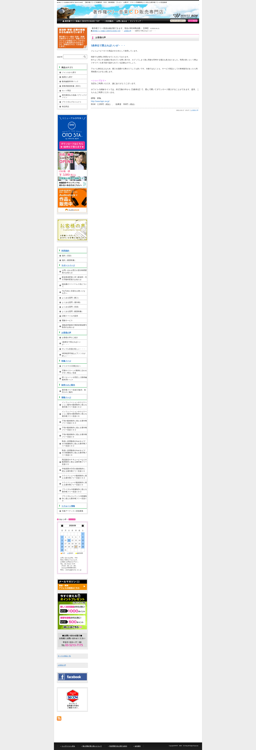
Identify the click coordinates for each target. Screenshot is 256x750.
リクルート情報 (68, 506)
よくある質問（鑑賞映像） (72, 311)
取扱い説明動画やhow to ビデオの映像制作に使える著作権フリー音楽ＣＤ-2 (74, 443)
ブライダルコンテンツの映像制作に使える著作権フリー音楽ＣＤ (74, 498)
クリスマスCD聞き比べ (71, 366)
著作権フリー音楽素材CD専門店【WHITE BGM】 (70, 2)
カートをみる (192, 21)
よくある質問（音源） (71, 307)
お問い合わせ (121, 21)
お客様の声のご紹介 (70, 337)
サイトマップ (135, 21)
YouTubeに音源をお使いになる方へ (73, 292)
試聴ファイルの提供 (70, 316)
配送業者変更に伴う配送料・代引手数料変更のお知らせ (74, 278)
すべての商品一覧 (64, 656)
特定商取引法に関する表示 (118, 746)
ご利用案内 (108, 21)
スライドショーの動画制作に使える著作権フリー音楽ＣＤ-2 (74, 477)
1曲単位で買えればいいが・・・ (108, 45)
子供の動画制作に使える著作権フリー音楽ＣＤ (74, 435)
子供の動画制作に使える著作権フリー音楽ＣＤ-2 (74, 429)
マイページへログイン (178, 21)
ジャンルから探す (69, 72)
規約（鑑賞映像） (69, 260)
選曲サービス (67, 320)
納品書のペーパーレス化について (74, 285)
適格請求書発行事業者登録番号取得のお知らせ (74, 326)
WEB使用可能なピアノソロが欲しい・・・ (73, 354)
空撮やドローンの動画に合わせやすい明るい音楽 (74, 371)
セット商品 (66, 90)
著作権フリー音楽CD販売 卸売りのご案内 (74, 391)
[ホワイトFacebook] (72, 679)
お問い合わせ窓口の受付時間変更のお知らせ (74, 271)
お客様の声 (127, 31)
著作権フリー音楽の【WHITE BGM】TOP (82, 21)
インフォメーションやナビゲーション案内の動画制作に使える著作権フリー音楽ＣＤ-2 (74, 404)
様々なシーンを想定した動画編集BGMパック (74, 378)
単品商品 (65, 106)
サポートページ (68, 265)
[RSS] (59, 719)
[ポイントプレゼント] (72, 629)
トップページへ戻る (68, 746)
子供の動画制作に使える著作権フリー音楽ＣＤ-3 (74, 422)
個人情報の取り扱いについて (92, 746)
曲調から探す (67, 77)
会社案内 (138, 746)
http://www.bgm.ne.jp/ (100, 101)
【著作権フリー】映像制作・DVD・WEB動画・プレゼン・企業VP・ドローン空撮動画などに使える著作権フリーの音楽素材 (125, 2)
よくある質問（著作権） (71, 302)
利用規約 (65, 251)
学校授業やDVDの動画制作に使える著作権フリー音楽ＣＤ (73, 470)
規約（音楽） (67, 256)
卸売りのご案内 (68, 385)
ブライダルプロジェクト (71, 102)
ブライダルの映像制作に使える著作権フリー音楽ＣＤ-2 (74, 490)
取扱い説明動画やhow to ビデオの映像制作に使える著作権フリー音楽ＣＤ (74, 452)
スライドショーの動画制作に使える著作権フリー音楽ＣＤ (74, 483)
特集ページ (66, 361)
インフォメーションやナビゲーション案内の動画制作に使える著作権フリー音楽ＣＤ (74, 414)
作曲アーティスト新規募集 (72, 511)
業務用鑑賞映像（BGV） (72, 86)
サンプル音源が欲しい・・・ (73, 349)
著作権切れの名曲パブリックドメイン (74, 96)
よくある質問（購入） (71, 298)
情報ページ (66, 397)
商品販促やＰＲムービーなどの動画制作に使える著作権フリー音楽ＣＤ (74, 462)
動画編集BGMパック (70, 81)
